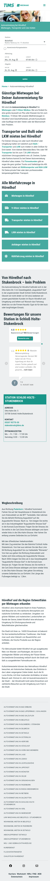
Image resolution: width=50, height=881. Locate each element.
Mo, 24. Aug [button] (10, 59)
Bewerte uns (23, 338)
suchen (25, 79)
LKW (18, 147)
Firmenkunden (31, 161)
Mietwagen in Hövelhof (23, 195)
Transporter (7, 152)
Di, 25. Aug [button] (9, 70)
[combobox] (25, 42)
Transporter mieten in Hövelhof (27, 220)
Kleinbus (5, 116)
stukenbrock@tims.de (14, 425)
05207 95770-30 (12, 422)
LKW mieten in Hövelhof (23, 232)
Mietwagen (7, 110)
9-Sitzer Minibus (23, 110)
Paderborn (18, 509)
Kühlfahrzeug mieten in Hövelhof (28, 256)
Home (5, 86)
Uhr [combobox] (30, 59)
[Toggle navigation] (42, 5)
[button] (25, 50)
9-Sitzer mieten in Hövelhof (25, 207)
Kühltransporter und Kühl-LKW (34, 167)
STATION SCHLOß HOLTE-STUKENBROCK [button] (20, 399)
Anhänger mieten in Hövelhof (26, 244)
